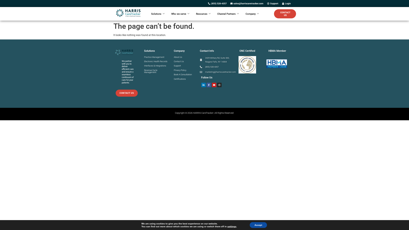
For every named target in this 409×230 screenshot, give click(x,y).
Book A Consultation (183, 74)
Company (251, 13)
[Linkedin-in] (203, 85)
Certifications (180, 79)
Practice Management (154, 57)
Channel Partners (226, 13)
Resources (201, 13)
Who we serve (178, 13)
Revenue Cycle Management (150, 71)
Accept (258, 225)
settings (231, 226)
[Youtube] (214, 85)
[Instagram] (219, 85)
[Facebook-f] (209, 85)
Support (177, 66)
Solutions (156, 13)
